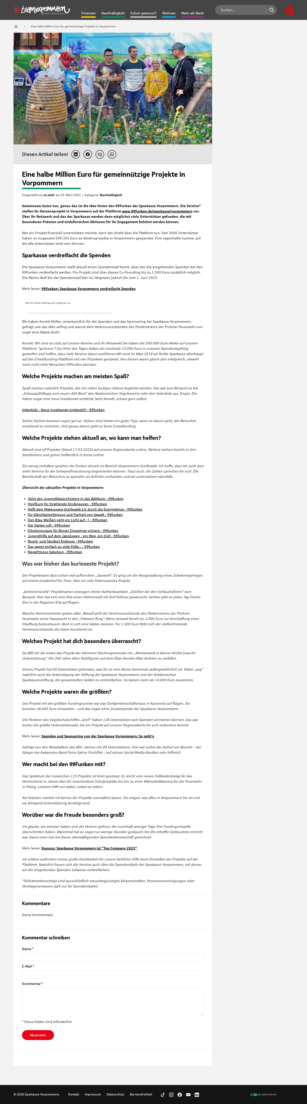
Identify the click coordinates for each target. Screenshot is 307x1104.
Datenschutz (115, 1094)
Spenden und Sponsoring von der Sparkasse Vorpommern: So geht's (98, 736)
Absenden (38, 1035)
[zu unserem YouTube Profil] (188, 1094)
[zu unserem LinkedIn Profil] (197, 1094)
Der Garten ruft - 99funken (49, 525)
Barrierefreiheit (141, 1094)
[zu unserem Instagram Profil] (171, 1094)
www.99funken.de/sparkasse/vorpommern (157, 211)
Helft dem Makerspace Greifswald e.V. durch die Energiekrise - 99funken (85, 509)
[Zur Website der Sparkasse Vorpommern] (289, 10)
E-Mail (28, 966)
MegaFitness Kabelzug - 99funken (55, 552)
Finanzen (88, 13)
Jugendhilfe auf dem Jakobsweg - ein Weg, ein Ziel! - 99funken (78, 536)
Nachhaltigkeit (113, 13)
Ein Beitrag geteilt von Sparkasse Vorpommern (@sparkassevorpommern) (70, 313)
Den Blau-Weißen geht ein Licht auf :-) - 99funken (67, 520)
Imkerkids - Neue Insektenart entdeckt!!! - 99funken (63, 410)
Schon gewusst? (143, 13)
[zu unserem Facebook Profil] (180, 1094)
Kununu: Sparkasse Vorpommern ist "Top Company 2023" (89, 848)
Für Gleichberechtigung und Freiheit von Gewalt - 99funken (75, 515)
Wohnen (169, 13)
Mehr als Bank (192, 13)
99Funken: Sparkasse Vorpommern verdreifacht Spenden (89, 289)
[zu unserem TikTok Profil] (163, 1094)
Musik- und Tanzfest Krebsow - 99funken (60, 541)
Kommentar (32, 984)
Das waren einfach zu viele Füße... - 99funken (64, 547)
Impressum (93, 1094)
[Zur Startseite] (42, 10)
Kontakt (73, 1094)
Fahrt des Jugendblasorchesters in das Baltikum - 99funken (75, 499)
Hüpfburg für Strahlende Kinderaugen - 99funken (67, 504)
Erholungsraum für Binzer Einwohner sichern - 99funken (73, 531)
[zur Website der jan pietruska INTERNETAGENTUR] (263, 1094)
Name (28, 949)
